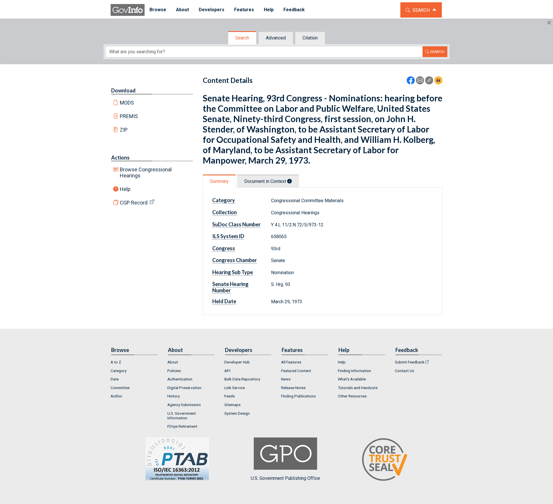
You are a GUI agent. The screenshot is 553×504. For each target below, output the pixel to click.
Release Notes (293, 387)
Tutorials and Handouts (358, 387)
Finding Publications (298, 396)
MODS (127, 103)
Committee (120, 387)
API (227, 370)
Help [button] (269, 9)
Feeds (229, 396)
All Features (291, 362)
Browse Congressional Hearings (146, 172)
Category (118, 370)
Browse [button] (157, 9)
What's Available (352, 379)
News (286, 379)
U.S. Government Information (181, 415)
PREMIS (129, 116)
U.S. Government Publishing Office (285, 478)
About (172, 362)
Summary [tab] (219, 181)
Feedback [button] (294, 9)
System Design (237, 413)
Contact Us (404, 370)
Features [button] (244, 9)
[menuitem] (158, 10)
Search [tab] (242, 38)
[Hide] (549, 22)
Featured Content (296, 370)
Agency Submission (184, 404)
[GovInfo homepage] (128, 10)
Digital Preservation (184, 387)
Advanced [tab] (276, 38)
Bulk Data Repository (242, 379)
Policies (174, 370)
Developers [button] (211, 9)
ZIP (124, 130)
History (173, 396)
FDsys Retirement (182, 426)
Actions (120, 157)
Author (116, 396)
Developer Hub (237, 362)
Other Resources (352, 396)
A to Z (116, 362)
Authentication (179, 379)
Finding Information (354, 370)
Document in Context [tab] (265, 181)
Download (123, 90)
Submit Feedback (410, 362)
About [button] (182, 9)
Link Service (234, 387)
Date (115, 379)
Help (125, 189)
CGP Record (133, 203)
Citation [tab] (310, 38)
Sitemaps (232, 404)
